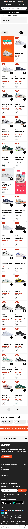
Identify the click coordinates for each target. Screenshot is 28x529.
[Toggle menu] (2, 4)
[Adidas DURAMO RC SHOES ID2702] (7, 174)
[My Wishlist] (20, 4)
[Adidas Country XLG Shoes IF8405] (7, 122)
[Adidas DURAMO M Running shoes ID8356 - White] (16, 165)
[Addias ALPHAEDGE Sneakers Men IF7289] (20, 42)
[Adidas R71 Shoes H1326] (20, 386)
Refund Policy (22, 521)
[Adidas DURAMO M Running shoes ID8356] (20, 148)
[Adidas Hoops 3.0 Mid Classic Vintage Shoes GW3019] (7, 307)
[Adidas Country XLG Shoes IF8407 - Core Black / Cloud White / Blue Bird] (16, 139)
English (3, 507)
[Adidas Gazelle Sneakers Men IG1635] (7, 280)
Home (2, 15)
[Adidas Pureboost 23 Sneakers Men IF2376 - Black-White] (16, 377)
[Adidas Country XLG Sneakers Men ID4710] (20, 95)
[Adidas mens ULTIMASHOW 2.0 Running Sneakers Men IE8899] (7, 333)
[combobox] (14, 8)
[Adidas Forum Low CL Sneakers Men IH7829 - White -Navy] (16, 271)
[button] (2, 13)
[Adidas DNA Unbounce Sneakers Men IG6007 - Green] (3, 165)
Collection (8, 15)
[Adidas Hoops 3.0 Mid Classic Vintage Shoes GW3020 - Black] (16, 324)
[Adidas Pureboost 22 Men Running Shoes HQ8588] (7, 360)
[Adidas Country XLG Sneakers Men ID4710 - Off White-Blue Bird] (16, 112)
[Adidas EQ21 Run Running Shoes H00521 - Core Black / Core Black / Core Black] (16, 244)
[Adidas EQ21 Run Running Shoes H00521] (20, 227)
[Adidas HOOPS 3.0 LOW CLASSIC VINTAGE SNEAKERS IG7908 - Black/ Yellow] (16, 297)
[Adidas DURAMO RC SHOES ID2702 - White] (3, 192)
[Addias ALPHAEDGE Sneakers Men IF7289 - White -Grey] (16, 59)
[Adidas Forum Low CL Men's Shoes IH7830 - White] (3, 271)
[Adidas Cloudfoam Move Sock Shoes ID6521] (20, 69)
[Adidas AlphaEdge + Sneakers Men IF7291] (7, 69)
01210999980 (6, 469)
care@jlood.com (7, 467)
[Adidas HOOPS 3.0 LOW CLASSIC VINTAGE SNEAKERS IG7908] (20, 280)
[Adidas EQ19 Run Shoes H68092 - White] (3, 244)
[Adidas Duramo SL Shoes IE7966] (20, 201)
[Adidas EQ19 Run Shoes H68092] (7, 227)
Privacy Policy (4, 521)
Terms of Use (21, 494)
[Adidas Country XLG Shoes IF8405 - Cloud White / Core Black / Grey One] (3, 139)
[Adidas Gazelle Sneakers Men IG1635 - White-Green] (3, 297)
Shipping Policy (14, 521)
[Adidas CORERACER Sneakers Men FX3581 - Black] (3, 112)
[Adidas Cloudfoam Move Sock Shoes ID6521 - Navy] (16, 86)
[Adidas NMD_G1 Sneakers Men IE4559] (20, 333)
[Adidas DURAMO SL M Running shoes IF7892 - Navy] (3, 218)
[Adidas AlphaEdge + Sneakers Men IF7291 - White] (3, 86)
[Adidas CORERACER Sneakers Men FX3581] (7, 95)
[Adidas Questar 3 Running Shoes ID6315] (7, 386)
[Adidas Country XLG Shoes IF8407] (20, 122)
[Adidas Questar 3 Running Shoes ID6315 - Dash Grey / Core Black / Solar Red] (3, 403)
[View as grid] (21, 32)
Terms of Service (5, 523)
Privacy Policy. (4, 496)
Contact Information (17, 523)
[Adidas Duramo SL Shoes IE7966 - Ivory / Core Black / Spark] (16, 218)
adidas (17, 50)
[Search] (25, 8)
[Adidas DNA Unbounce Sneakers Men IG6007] (7, 148)
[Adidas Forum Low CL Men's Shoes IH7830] (7, 254)
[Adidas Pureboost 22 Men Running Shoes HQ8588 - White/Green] (3, 377)
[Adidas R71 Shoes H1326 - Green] (16, 403)
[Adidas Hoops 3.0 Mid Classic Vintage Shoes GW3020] (20, 307)
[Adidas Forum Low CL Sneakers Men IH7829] (20, 254)
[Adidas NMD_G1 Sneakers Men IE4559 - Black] (16, 350)
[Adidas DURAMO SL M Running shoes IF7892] (7, 201)
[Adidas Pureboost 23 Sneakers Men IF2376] (20, 360)
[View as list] (25, 32)
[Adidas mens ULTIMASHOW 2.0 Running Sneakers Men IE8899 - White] (3, 350)
